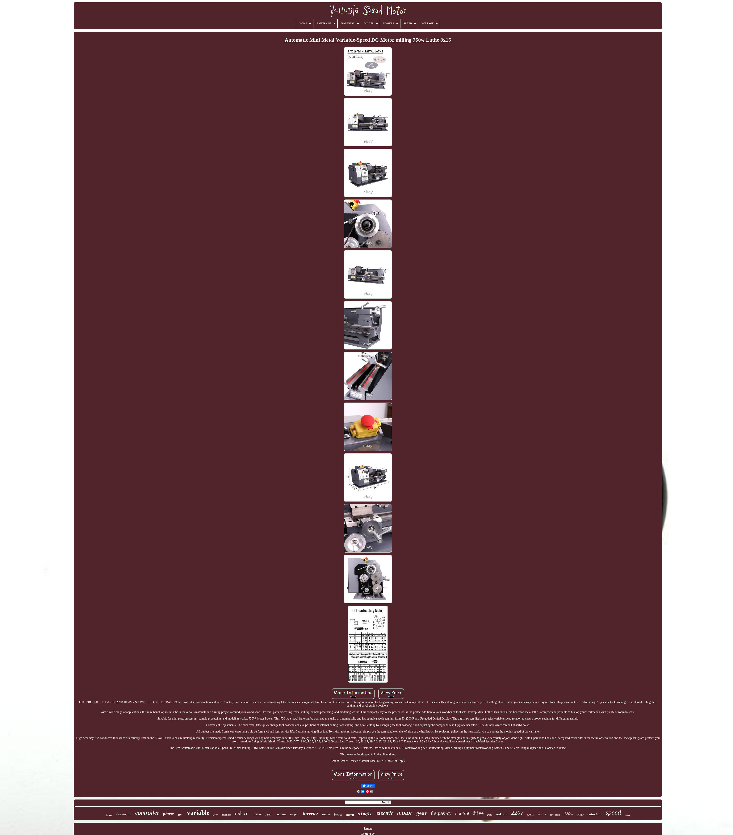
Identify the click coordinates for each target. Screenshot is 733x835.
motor (405, 812)
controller (147, 812)
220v (517, 812)
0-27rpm (530, 815)
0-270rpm (123, 814)
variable (198, 812)
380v (215, 814)
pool (489, 814)
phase (168, 813)
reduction (594, 814)
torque (627, 815)
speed (613, 812)
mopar (294, 814)
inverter (310, 813)
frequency (441, 813)
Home (368, 828)
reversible (555, 814)
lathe (542, 814)
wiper (580, 814)
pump (350, 814)
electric (384, 813)
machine (280, 814)
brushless (226, 814)
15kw (268, 814)
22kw (258, 814)
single (365, 814)
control (462, 813)
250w (180, 814)
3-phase (109, 815)
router (326, 814)
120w (568, 814)
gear (421, 813)
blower (338, 814)
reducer (242, 813)
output (501, 814)
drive (478, 813)
